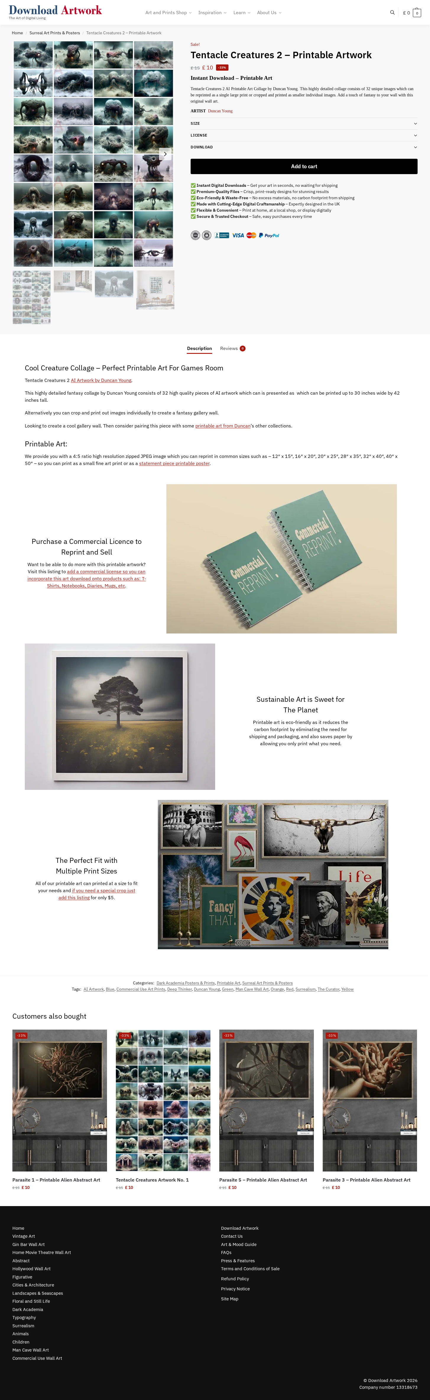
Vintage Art (23, 1236)
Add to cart (304, 166)
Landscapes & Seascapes (37, 1293)
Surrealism (306, 989)
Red (289, 989)
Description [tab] (199, 348)
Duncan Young (220, 111)
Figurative (22, 1277)
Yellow (347, 989)
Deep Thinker (179, 989)
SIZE (195, 123)
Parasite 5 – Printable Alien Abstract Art (263, 1180)
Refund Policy (235, 1278)
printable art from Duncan (223, 426)
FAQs (226, 1252)
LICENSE (199, 135)
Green (227, 989)
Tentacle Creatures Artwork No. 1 (152, 1180)
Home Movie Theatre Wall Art (41, 1252)
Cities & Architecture (33, 1285)
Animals (20, 1333)
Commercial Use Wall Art (37, 1358)
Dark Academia (27, 1309)
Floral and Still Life (31, 1301)
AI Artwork (94, 989)
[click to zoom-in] (93, 154)
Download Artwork (240, 1228)
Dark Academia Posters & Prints (186, 983)
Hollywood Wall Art (31, 1268)
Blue (110, 989)
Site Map (229, 1299)
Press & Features (238, 1260)
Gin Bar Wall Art (28, 1244)
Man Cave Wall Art (252, 989)
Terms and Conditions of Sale (250, 1268)
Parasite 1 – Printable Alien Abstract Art (56, 1180)
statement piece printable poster (174, 463)
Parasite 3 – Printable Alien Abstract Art (366, 1180)
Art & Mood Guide (239, 1244)
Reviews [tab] (232, 348)
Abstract (21, 1260)
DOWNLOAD (202, 147)
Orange (277, 989)
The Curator (328, 989)
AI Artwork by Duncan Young (101, 380)
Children (21, 1342)
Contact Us (232, 1236)
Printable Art (228, 983)
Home (17, 32)
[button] (412, 13)
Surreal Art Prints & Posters (55, 32)
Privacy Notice (235, 1289)
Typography (24, 1317)
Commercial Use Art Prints (140, 989)
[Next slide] (165, 154)
